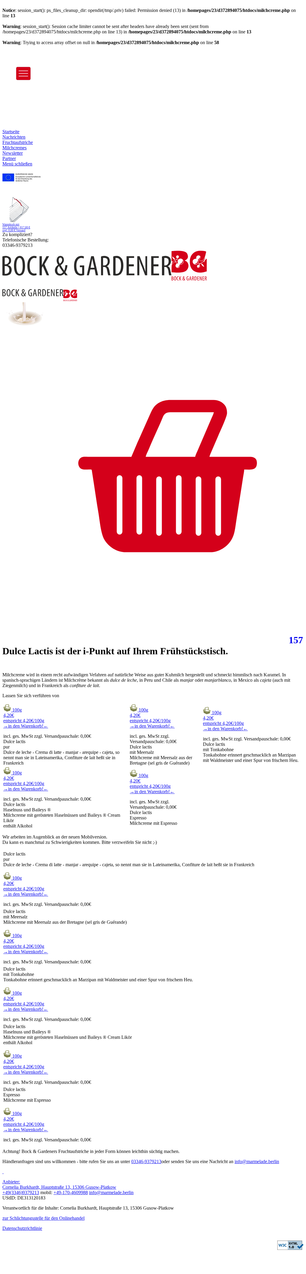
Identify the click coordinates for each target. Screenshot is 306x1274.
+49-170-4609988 (70, 1192)
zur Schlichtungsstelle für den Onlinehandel (43, 1218)
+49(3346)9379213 (20, 1192)
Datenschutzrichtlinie (22, 1228)
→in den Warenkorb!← (25, 726)
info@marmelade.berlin (257, 1161)
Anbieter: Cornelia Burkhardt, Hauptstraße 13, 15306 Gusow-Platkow (59, 1184)
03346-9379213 (146, 1161)
